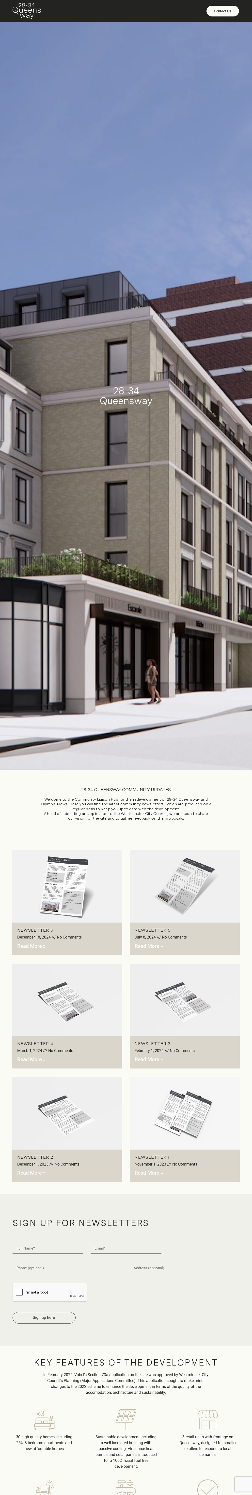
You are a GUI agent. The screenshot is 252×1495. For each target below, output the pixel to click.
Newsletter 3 (153, 1043)
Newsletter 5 (153, 930)
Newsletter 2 (35, 1157)
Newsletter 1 (152, 1157)
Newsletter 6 (35, 930)
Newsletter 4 (35, 1043)
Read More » (31, 946)
